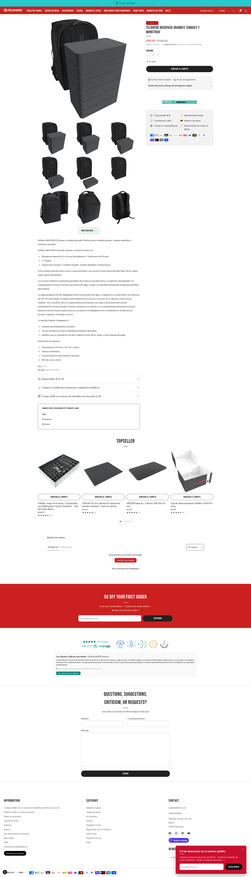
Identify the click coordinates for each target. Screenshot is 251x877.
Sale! (168, 10)
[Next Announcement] (154, 3)
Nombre (85, 718)
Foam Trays (138, 10)
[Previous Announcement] (97, 3)
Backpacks (47, 419)
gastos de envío (171, 44)
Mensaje (85, 730)
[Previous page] (38, 471)
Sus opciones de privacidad (16, 833)
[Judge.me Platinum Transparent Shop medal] (142, 644)
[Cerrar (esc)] (242, 849)
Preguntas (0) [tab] (66, 547)
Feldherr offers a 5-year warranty (19, 812)
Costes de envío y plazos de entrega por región (170, 85)
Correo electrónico (136, 718)
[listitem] (125, 3)
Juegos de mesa (52, 10)
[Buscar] (233, 11)
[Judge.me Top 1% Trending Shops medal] (153, 644)
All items (46, 424)
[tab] (120, 521)
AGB (6, 842)
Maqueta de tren (155, 10)
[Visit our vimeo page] (182, 833)
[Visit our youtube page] (189, 833)
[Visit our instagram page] (176, 833)
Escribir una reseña (125, 560)
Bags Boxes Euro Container (117, 10)
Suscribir (233, 866)
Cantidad (149, 50)
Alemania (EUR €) (206, 11)
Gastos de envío (11, 820)
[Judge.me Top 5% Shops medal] (164, 644)
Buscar (7, 829)
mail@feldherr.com (177, 807)
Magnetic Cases (93, 10)
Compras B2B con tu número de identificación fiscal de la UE (31, 807)
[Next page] (213, 471)
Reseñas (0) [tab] (53, 547)
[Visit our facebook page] (170, 833)
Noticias (8, 825)
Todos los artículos (12, 816)
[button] (5, 872)
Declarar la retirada (15, 853)
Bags (44, 414)
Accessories (68, 10)
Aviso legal (9, 838)
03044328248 (175, 813)
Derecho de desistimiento (15, 846)
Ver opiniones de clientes (68, 673)
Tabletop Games (34, 10)
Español (222, 11)
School (79, 10)
